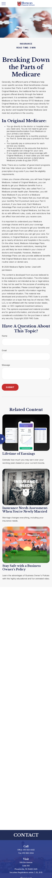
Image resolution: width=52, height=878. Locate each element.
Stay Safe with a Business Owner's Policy (21, 567)
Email (4, 350)
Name (4, 336)
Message (6, 365)
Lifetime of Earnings (18, 453)
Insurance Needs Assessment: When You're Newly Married (25, 509)
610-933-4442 (29, 850)
